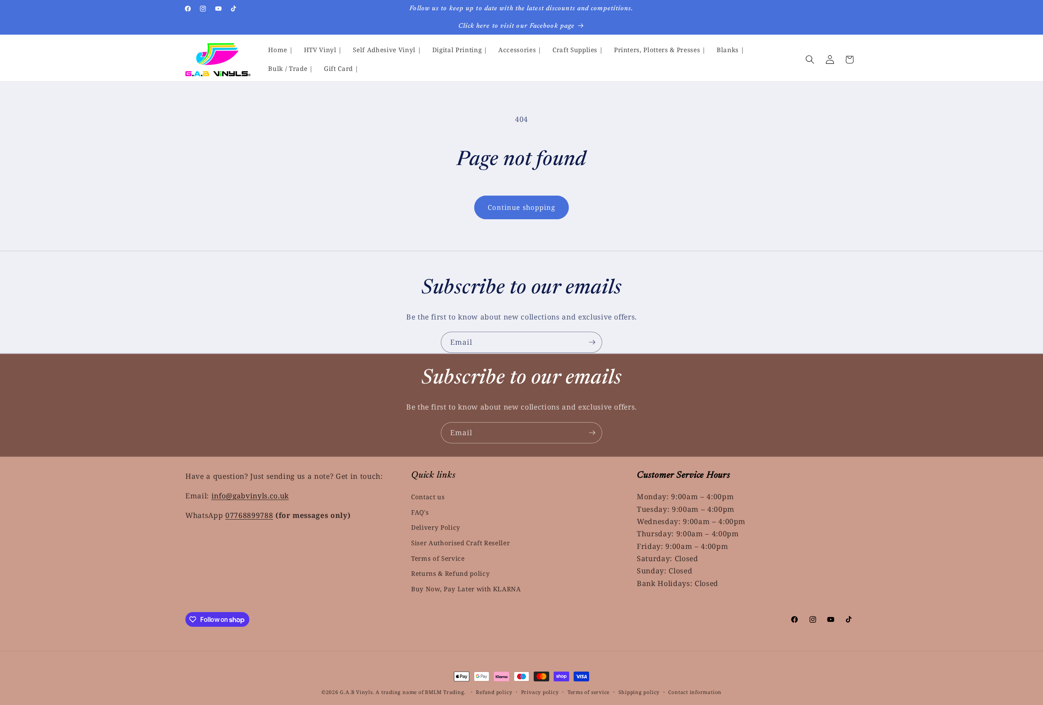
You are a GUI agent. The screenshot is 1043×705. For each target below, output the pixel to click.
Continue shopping (522, 207)
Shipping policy (639, 692)
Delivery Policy (435, 528)
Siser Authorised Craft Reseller (460, 543)
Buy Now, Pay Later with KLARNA (466, 589)
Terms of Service (438, 558)
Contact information (695, 692)
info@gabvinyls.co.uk (250, 495)
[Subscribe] (592, 342)
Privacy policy (540, 692)
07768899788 (249, 515)
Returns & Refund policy (450, 574)
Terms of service (589, 692)
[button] (810, 59)
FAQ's (420, 512)
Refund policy (494, 692)
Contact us (428, 497)
